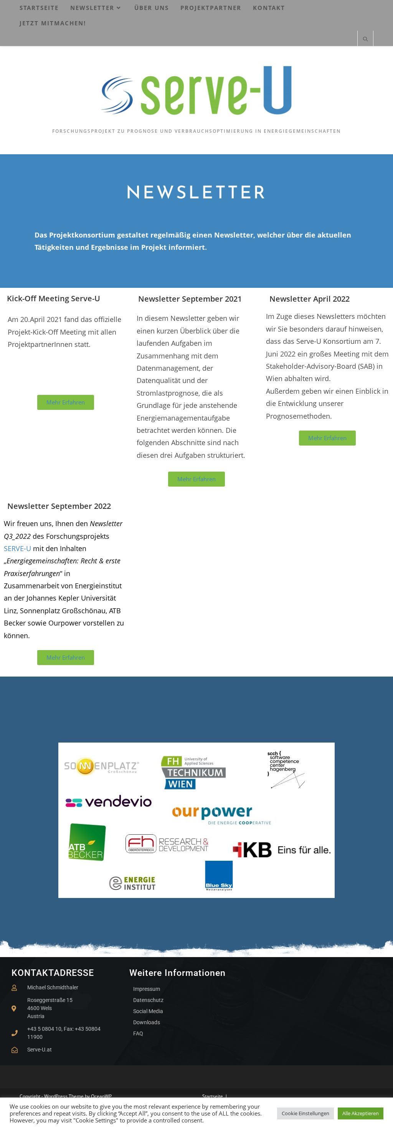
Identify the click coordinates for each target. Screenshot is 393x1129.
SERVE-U (18, 548)
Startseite (212, 1096)
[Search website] (365, 39)
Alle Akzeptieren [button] (360, 1113)
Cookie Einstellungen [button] (305, 1113)
